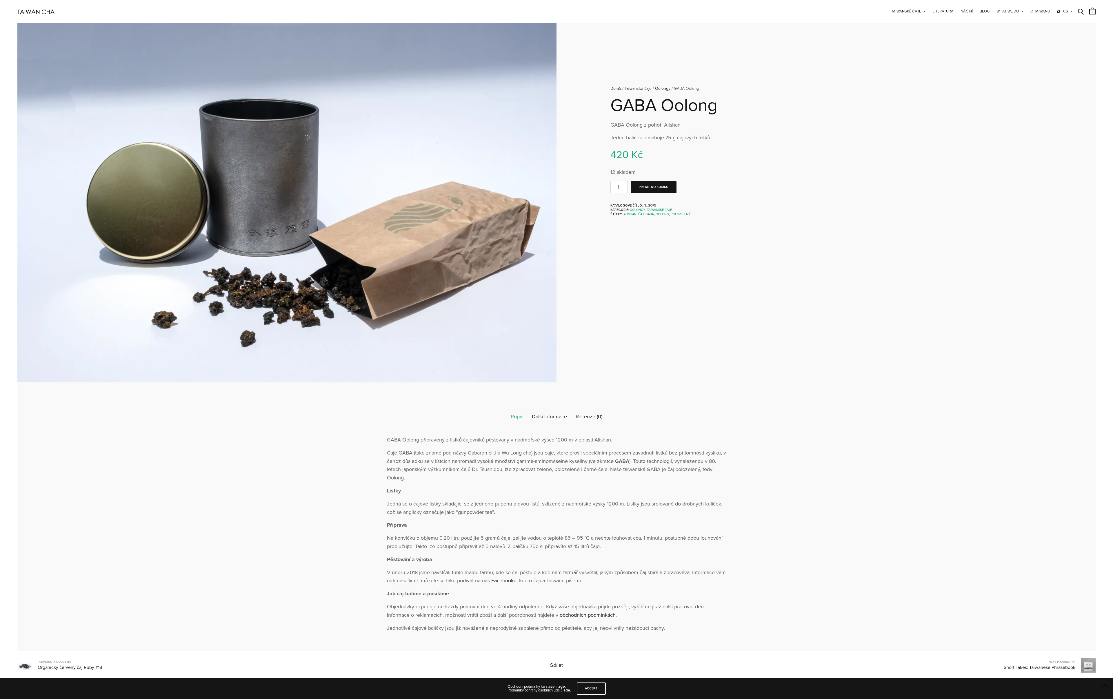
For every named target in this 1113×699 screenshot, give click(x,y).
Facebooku (504, 580)
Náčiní (967, 11)
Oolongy (662, 88)
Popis (517, 416)
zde (561, 686)
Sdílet (556, 665)
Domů (615, 88)
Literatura (943, 11)
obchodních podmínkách (588, 615)
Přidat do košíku (653, 187)
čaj (641, 214)
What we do (1007, 11)
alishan (629, 214)
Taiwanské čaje (906, 11)
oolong (662, 214)
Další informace (549, 416)
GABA (649, 214)
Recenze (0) (589, 416)
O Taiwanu (1040, 11)
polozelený (680, 214)
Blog (985, 11)
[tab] (517, 417)
